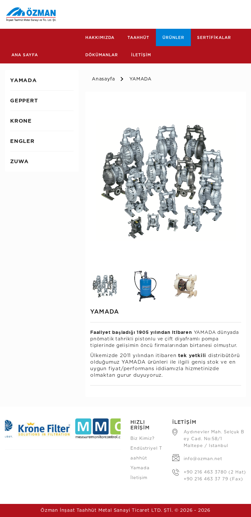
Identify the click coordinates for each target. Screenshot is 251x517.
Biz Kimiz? (142, 439)
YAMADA (140, 79)
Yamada (140, 468)
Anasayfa (103, 79)
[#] (165, 179)
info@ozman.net (203, 459)
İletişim (138, 478)
